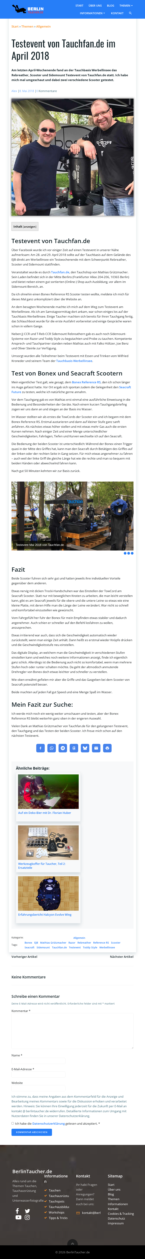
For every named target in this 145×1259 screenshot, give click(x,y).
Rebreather (84, 942)
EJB (36, 942)
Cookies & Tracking (120, 1214)
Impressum (116, 1223)
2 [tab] (128, 553)
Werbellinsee (107, 947)
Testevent (75, 947)
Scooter (115, 942)
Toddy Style (90, 947)
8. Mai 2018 (26, 91)
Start (79, 5)
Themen (125, 5)
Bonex (28, 942)
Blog (110, 5)
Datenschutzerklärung (48, 1123)
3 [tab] (132, 553)
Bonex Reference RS (86, 382)
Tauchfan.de (60, 272)
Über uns (95, 5)
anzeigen (30, 226)
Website (17, 1083)
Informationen (91, 13)
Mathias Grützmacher (53, 942)
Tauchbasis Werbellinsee (74, 361)
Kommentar (20, 1011)
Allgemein (43, 26)
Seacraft (29, 947)
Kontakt (117, 13)
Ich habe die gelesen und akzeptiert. (57, 1123)
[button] (131, 13)
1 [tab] (125, 553)
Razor (71, 942)
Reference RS (101, 942)
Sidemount (43, 947)
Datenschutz (116, 1218)
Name (16, 1055)
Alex (14, 91)
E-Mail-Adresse (22, 1069)
